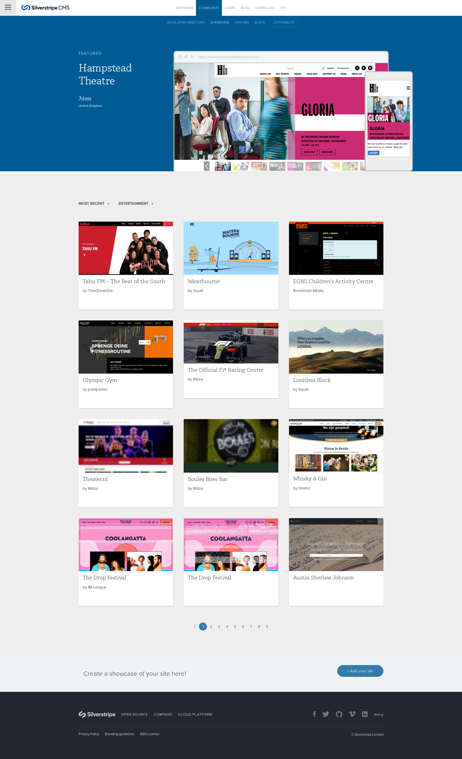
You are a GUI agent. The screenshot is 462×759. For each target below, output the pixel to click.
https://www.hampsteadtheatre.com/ (229, 57)
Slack (259, 22)
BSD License (149, 734)
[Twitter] (323, 715)
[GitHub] (336, 715)
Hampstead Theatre (105, 74)
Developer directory (186, 22)
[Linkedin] (362, 715)
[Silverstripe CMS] (45, 8)
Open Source (134, 714)
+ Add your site (360, 671)
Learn (230, 8)
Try (283, 8)
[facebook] (312, 715)
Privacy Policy (89, 734)
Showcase (219, 22)
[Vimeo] (350, 715)
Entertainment (133, 203)
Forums (242, 22)
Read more (126, 266)
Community (209, 8)
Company (163, 714)
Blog (245, 8)
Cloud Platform (195, 714)
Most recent (92, 203)
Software (184, 8)
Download (265, 8)
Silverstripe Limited (369, 735)
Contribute (284, 22)
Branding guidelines (119, 734)
